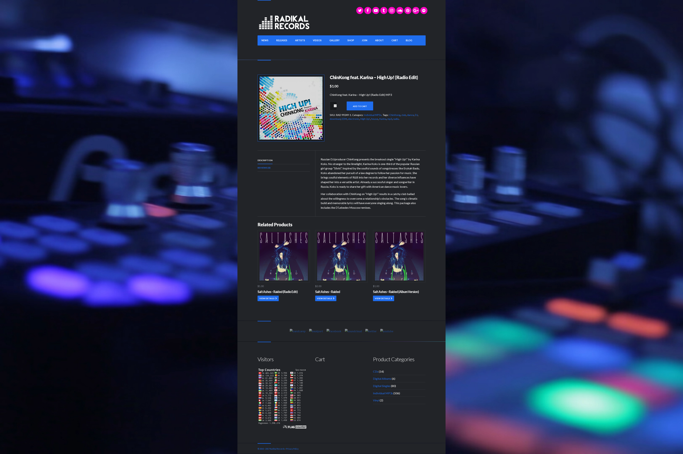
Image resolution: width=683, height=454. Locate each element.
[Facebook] (367, 10)
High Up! (365, 118)
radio (396, 118)
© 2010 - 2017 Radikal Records (271, 449)
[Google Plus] (415, 10)
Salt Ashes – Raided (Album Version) (396, 292)
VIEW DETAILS (266, 298)
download (335, 118)
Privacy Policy (292, 449)
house (374, 118)
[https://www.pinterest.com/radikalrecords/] (407, 10)
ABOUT (379, 40)
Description (265, 160)
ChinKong (394, 114)
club (403, 114)
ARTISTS (300, 40)
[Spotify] (423, 10)
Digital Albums (382, 378)
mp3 (389, 118)
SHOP (350, 40)
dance (410, 114)
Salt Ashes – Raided (327, 292)
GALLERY (334, 40)
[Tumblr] (383, 10)
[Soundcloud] (399, 10)
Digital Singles (381, 386)
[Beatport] (316, 331)
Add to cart (360, 106)
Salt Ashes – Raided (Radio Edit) (278, 292)
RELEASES (281, 40)
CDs (375, 371)
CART (394, 40)
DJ (416, 114)
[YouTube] (375, 10)
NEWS (264, 40)
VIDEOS (317, 40)
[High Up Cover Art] (291, 107)
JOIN (364, 40)
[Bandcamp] (298, 331)
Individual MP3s (373, 114)
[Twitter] (359, 10)
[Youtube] (386, 331)
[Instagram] (391, 10)
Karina (382, 118)
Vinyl (376, 400)
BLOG (409, 40)
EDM (344, 118)
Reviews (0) (264, 167)
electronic (353, 118)
